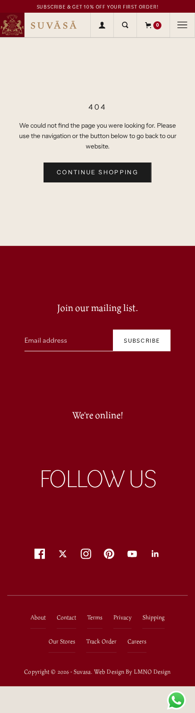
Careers (136, 641)
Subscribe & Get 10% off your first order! (98, 7)
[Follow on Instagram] (86, 554)
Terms (94, 617)
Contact (66, 617)
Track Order (101, 641)
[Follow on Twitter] (63, 554)
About (38, 617)
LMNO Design (152, 671)
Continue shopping (97, 172)
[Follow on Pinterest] (109, 554)
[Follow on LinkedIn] (155, 554)
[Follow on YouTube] (132, 554)
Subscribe (142, 340)
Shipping (153, 617)
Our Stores (62, 641)
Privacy (122, 617)
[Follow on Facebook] (39, 554)
